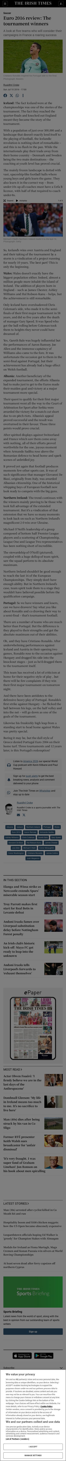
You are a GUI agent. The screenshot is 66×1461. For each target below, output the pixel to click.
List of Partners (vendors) (17, 1439)
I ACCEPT (33, 1447)
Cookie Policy (46, 1406)
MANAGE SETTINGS (33, 1455)
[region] (33, 1415)
